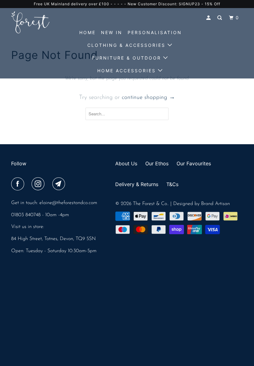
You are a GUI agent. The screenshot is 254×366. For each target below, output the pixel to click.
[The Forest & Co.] (30, 22)
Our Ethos (157, 163)
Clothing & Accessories (127, 45)
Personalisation (155, 32)
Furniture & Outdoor (127, 57)
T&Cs (172, 184)
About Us (126, 163)
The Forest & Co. (150, 203)
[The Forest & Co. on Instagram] (39, 184)
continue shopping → (148, 97)
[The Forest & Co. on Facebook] (19, 184)
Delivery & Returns (136, 184)
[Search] (220, 17)
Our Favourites (194, 163)
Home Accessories (127, 70)
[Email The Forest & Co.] (60, 184)
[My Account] (209, 17)
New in (111, 32)
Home (87, 32)
